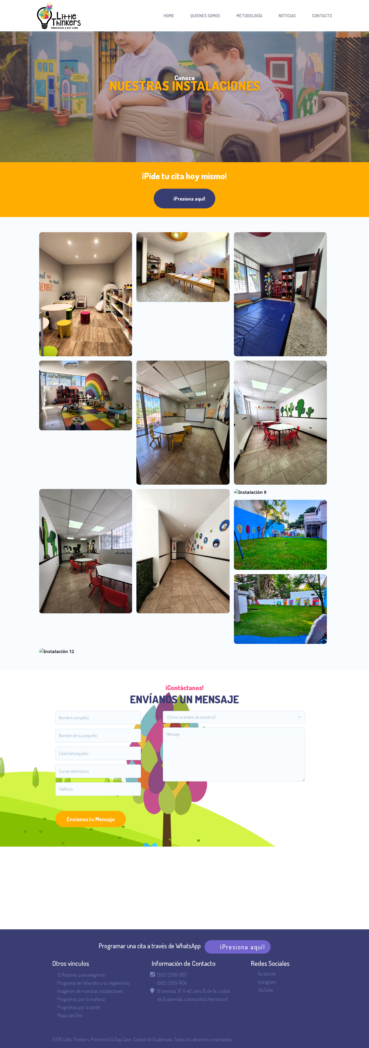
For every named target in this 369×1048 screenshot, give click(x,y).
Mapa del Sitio (70, 1015)
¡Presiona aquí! (189, 198)
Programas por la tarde (79, 1007)
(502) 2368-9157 (172, 975)
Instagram (267, 982)
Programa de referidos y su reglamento (94, 983)
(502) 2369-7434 (172, 983)
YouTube (265, 990)
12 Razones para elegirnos (81, 975)
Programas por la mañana (81, 999)
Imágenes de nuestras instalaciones (90, 991)
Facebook (267, 974)
